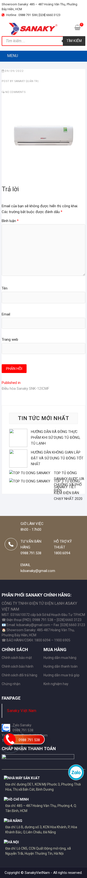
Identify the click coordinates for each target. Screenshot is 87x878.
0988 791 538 (29, 740)
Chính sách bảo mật (17, 658)
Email (6, 314)
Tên (4, 288)
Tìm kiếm (74, 41)
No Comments (15, 92)
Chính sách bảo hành (17, 666)
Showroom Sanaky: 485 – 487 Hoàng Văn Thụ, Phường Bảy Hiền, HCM (39, 6)
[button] (12, 55)
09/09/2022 (14, 71)
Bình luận (10, 221)
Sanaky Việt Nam (21, 710)
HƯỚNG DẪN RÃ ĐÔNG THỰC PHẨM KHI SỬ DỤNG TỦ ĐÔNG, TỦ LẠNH (55, 438)
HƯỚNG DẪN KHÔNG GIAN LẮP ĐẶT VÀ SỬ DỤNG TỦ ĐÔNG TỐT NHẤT (57, 458)
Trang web (10, 339)
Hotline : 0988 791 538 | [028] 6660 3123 (33, 15)
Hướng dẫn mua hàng (60, 658)
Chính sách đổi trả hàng (19, 675)
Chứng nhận (11, 684)
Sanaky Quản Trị (26, 81)
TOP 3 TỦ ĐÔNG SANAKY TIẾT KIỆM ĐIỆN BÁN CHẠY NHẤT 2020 (68, 490)
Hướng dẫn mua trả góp (62, 675)
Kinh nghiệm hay (56, 684)
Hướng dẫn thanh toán (61, 666)
